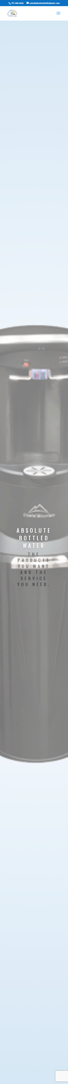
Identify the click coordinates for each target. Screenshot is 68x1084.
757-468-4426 (17, 3)
